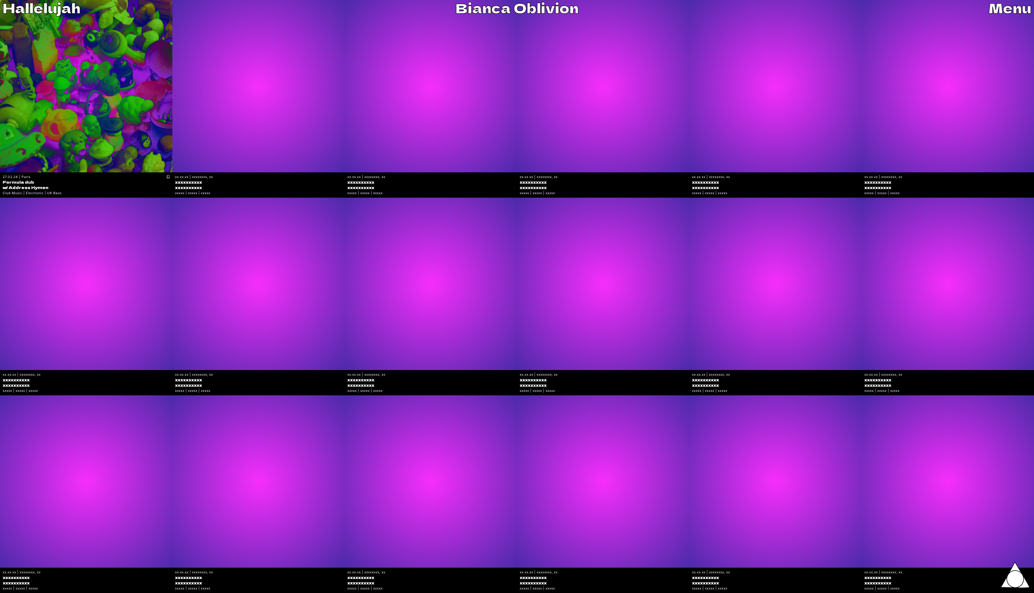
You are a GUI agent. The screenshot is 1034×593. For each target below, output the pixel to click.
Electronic (35, 193)
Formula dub (18, 182)
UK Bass (54, 193)
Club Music (12, 193)
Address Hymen (28, 187)
